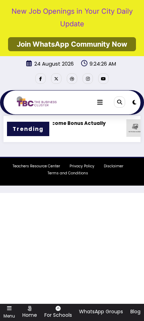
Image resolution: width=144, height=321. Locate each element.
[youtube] (103, 78)
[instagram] (87, 78)
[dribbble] (72, 78)
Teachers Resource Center (36, 166)
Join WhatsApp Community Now (72, 44)
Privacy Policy (82, 166)
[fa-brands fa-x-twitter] (56, 78)
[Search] (119, 102)
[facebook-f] (40, 78)
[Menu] (100, 102)
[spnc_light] (134, 102)
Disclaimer (113, 166)
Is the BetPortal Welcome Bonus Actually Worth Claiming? (52, 127)
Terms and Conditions (68, 173)
